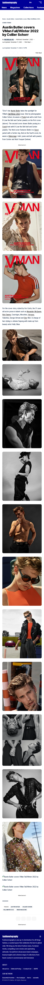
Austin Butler (10, 19)
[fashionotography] (9, 2)
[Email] (16, 53)
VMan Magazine (22, 910)
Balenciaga (12, 136)
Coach (4, 127)
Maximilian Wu (9, 39)
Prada (23, 117)
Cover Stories (6, 23)
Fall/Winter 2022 (14, 114)
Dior (25, 318)
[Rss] (40, 936)
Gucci (36, 130)
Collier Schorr (27, 907)
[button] (26, 2)
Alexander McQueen (34, 311)
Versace (31, 315)
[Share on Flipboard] (11, 53)
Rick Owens (6, 315)
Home (4, 19)
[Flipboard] (36, 936)
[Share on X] (7, 53)
